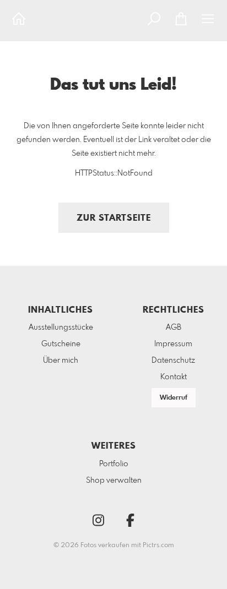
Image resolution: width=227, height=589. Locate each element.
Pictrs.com (158, 545)
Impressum (173, 344)
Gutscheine (60, 344)
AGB (173, 327)
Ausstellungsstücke (61, 327)
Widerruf (173, 398)
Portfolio (113, 464)
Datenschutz (173, 360)
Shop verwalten (114, 480)
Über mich (60, 360)
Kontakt (173, 377)
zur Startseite (114, 218)
